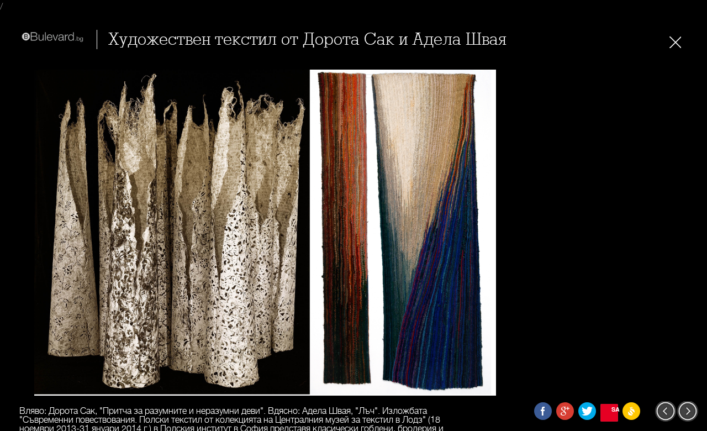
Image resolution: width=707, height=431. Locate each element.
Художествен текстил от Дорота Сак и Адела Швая (307, 39)
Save (614, 409)
